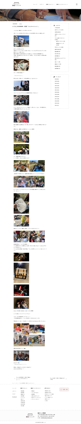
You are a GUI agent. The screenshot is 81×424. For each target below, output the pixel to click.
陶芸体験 (56, 66)
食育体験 (56, 68)
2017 (56, 98)
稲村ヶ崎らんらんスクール (60, 58)
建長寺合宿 (57, 49)
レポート (17, 383)
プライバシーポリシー (35, 399)
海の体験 (22, 405)
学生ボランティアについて (36, 397)
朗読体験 (56, 51)
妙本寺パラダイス (59, 41)
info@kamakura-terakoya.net (46, 417)
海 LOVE (56, 53)
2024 (56, 83)
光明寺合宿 (57, 32)
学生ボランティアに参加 (49, 394)
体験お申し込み (47, 390)
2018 (56, 96)
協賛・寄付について (48, 395)
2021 (56, 90)
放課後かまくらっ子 (60, 43)
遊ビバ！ (56, 61)
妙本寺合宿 (23, 404)
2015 (56, 103)
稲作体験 (56, 55)
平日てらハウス (58, 47)
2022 (56, 87)
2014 (56, 105)
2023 (56, 85)
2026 (56, 79)
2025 (56, 81)
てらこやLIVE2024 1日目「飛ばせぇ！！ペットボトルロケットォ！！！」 (23, 378)
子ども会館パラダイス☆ (60, 38)
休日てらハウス (58, 29)
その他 (20, 23)
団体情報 (33, 394)
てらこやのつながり (35, 392)
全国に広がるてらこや (35, 395)
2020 (56, 92)
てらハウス (23, 397)
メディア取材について (49, 397)
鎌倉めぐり (57, 64)
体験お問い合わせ (48, 392)
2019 (56, 94)
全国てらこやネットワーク (60, 34)
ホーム (13, 383)
